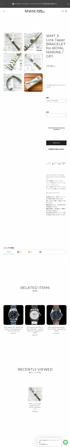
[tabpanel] (35, 400)
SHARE (55, 163)
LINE (61, 163)
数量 (47, 112)
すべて (8, 252)
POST (49, 163)
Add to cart (56, 142)
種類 (47, 97)
